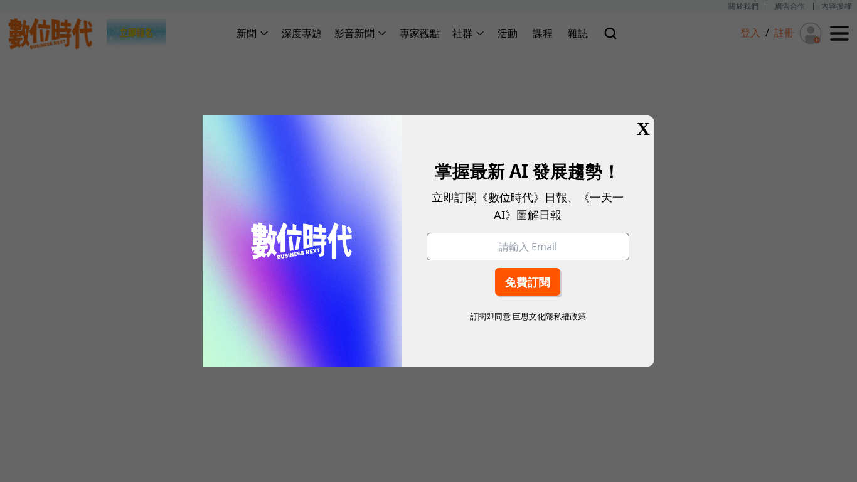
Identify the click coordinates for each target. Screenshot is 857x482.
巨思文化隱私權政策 (549, 316)
